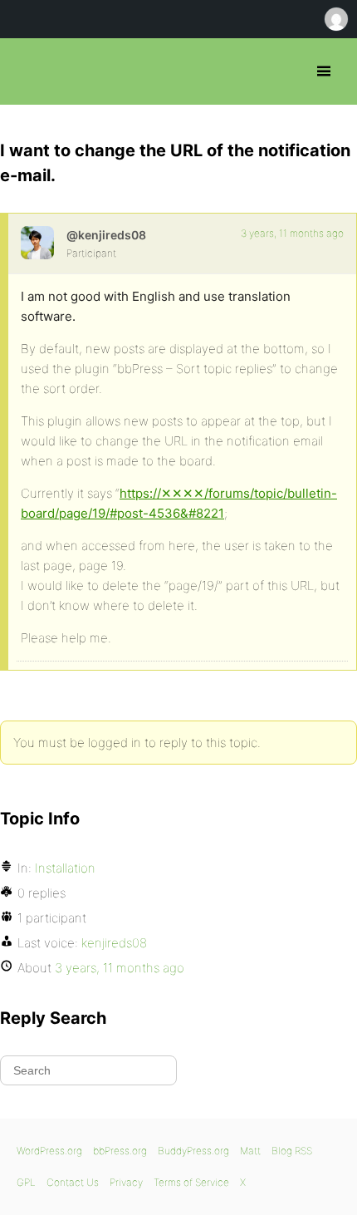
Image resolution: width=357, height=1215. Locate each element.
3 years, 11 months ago (292, 233)
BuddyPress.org (193, 1150)
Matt (250, 1150)
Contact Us (72, 1182)
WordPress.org (49, 1150)
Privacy (126, 1182)
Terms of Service (191, 1182)
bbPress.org (27, 71)
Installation (65, 868)
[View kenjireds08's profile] (37, 242)
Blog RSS (291, 1150)
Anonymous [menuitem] (335, 19)
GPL (26, 1182)
